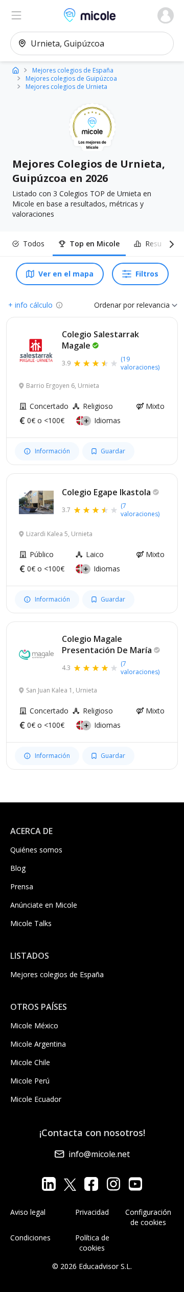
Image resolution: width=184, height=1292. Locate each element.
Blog (18, 868)
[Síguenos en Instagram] (113, 1184)
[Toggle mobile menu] (16, 15)
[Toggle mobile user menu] (165, 15)
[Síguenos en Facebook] (91, 1184)
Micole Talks (31, 923)
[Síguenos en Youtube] (135, 1184)
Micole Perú (30, 1081)
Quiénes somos (36, 850)
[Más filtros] (170, 244)
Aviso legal (27, 1212)
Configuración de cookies (148, 1217)
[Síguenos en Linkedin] (49, 1184)
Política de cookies (92, 1243)
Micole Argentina (38, 1044)
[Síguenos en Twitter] (70, 1184)
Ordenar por (114, 305)
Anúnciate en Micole (43, 905)
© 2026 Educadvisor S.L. (92, 1266)
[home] (15, 69)
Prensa (21, 886)
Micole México (34, 1025)
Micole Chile (30, 1062)
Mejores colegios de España (57, 974)
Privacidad (92, 1212)
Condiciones (30, 1237)
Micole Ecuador (35, 1099)
